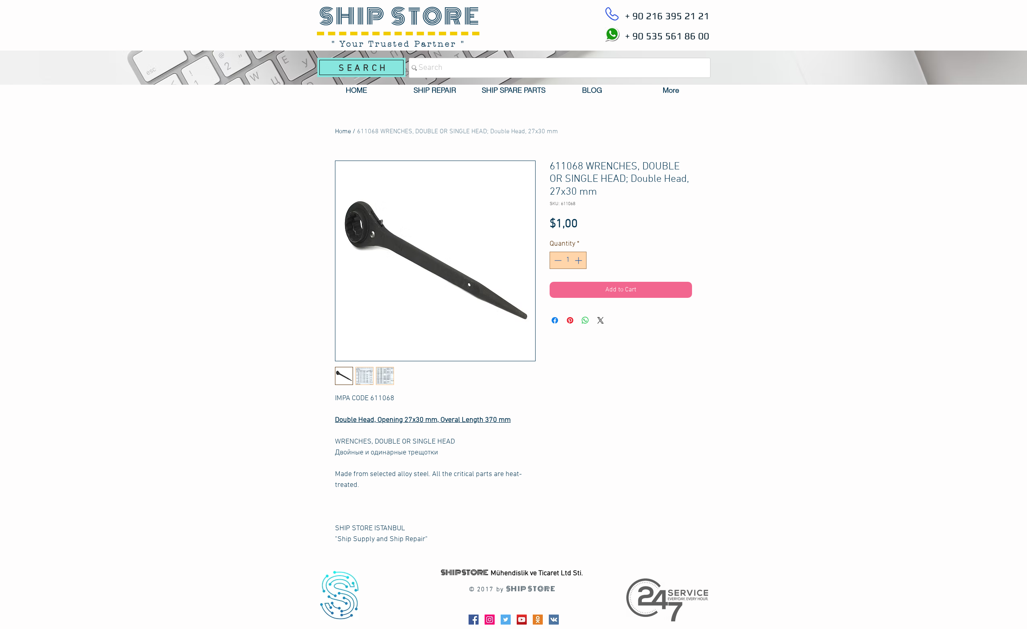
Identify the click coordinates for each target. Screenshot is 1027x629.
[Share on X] (600, 320)
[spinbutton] (568, 260)
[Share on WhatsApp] (585, 320)
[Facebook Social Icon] (474, 620)
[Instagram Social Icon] (490, 620)
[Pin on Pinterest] (570, 320)
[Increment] (579, 260)
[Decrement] (557, 260)
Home (343, 132)
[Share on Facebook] (555, 320)
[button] (435, 90)
